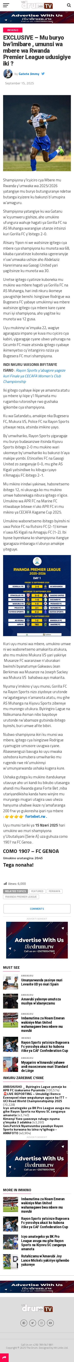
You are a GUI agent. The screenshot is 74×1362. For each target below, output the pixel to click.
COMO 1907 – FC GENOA (31, 851)
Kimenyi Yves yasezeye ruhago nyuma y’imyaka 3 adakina (31, 1120)
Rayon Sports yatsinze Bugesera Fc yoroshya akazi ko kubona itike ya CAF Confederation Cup (45, 1046)
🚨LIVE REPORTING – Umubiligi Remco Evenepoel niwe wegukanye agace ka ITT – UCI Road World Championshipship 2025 (35, 1097)
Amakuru (27, 975)
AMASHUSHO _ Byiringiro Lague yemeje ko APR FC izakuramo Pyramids (34, 1088)
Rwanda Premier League (21, 897)
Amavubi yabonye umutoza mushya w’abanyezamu (41, 1001)
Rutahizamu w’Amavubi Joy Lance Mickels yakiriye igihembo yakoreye (45, 1260)
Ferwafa (54, 891)
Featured (37, 891)
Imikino (26, 1038)
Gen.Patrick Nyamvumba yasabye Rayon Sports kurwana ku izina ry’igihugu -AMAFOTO (33, 1129)
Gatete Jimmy (29, 73)
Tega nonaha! (18, 865)
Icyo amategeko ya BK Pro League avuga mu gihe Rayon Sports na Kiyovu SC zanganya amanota (36, 1111)
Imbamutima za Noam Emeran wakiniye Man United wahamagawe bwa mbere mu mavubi (43, 1024)
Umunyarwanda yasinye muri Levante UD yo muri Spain (41, 982)
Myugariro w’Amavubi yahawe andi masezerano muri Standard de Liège (44, 1066)
